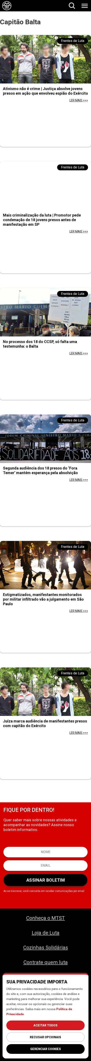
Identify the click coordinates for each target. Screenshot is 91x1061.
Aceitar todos (45, 1025)
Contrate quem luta (45, 962)
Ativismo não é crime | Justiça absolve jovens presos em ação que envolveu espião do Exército (45, 90)
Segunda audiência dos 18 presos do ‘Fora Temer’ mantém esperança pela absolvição (40, 470)
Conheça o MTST (45, 918)
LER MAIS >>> (78, 100)
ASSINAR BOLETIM (45, 880)
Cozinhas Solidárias (45, 948)
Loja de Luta (45, 933)
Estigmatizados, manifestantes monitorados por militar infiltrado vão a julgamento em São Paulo (43, 599)
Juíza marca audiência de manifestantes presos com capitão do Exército (45, 723)
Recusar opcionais (45, 1037)
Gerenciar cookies (45, 1049)
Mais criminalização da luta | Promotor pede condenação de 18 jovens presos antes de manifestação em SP (42, 220)
